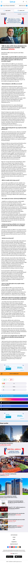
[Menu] (1, 1)
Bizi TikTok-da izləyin (6, 402)
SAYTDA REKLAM (14, 535)
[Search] (26, 1)
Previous (1, 6)
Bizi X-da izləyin (5, 409)
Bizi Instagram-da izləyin (7, 399)
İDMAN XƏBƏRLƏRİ (14, 373)
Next (26, 6)
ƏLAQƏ (14, 537)
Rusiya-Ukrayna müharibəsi (8, 5)
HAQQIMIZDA (14, 541)
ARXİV (14, 539)
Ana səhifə (19, 14)
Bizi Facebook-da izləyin (7, 405)
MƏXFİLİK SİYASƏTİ (14, 544)
